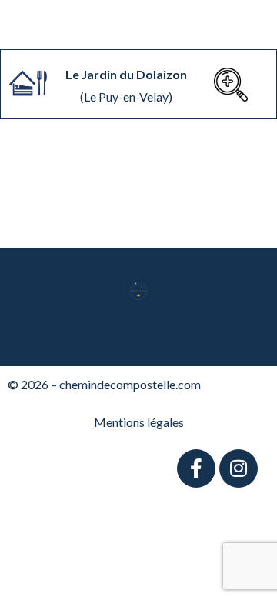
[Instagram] (238, 468)
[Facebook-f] (196, 468)
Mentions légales (139, 422)
